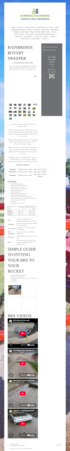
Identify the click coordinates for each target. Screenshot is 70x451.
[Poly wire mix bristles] (24, 112)
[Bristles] (19, 112)
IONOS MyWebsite (28, 448)
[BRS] (23, 87)
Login (59, 444)
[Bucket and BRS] (10, 105)
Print (12, 444)
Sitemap (16, 444)
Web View (58, 445)
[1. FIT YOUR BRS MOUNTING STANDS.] (14, 290)
